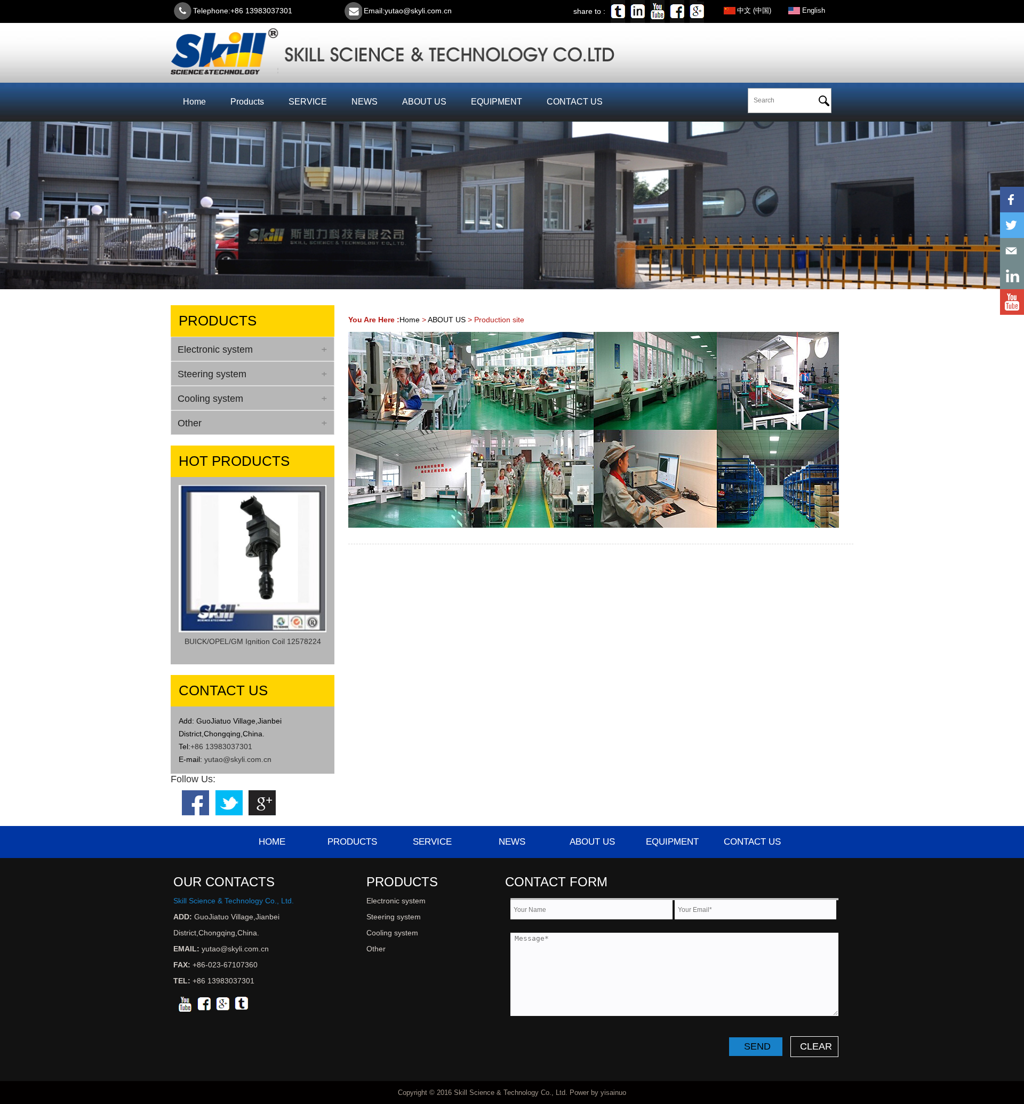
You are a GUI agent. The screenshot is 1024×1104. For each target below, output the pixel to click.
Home (194, 101)
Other (376, 948)
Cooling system (392, 932)
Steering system (393, 916)
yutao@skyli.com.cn (418, 10)
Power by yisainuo (598, 1093)
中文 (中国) (754, 10)
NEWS (364, 101)
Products (247, 101)
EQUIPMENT (496, 101)
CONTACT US (575, 101)
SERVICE (308, 101)
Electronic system (396, 900)
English (813, 10)
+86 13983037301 (221, 746)
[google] (222, 1003)
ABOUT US (424, 101)
